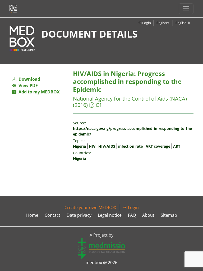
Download (28, 79)
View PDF (27, 85)
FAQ (132, 215)
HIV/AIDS (106, 146)
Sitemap (169, 215)
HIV (92, 146)
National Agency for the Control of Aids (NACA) (130, 98)
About (148, 215)
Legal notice (110, 215)
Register (162, 22)
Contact (52, 215)
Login (146, 22)
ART (176, 146)
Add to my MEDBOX (38, 92)
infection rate (130, 146)
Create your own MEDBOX (90, 207)
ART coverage (158, 146)
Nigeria (79, 146)
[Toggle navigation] (186, 8)
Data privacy (79, 215)
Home (32, 215)
